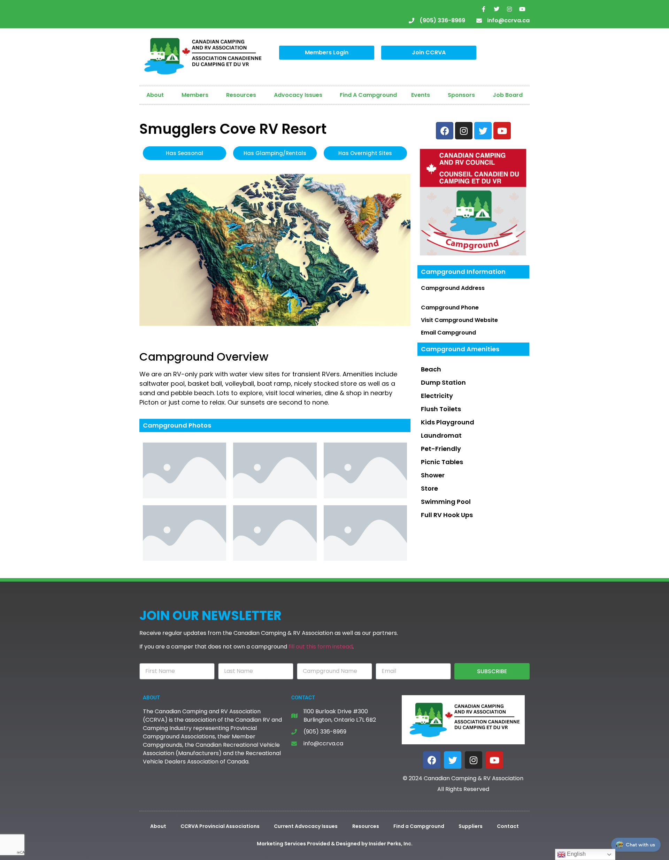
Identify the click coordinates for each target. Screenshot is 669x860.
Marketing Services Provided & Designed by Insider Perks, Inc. (335, 843)
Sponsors (461, 95)
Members (195, 95)
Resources (241, 95)
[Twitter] (496, 9)
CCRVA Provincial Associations (220, 826)
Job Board (508, 95)
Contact (508, 826)
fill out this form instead (321, 647)
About (155, 95)
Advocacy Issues (298, 95)
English (576, 854)
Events (420, 95)
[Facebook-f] (483, 9)
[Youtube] (522, 9)
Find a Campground (418, 826)
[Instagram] (509, 9)
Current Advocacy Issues (306, 826)
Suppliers (471, 826)
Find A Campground (368, 95)
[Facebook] (431, 760)
